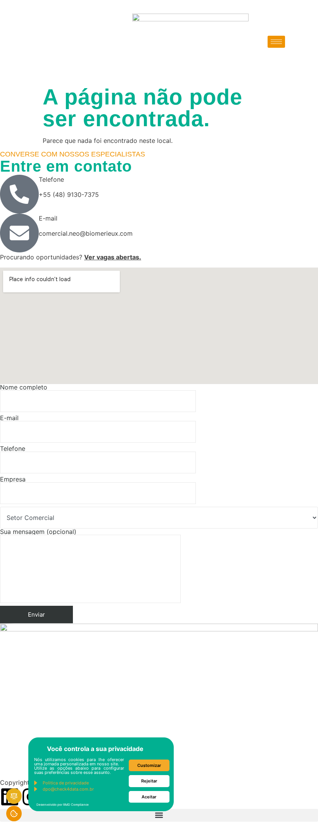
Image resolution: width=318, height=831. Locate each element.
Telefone (12, 448)
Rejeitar (149, 781)
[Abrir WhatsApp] (298, 811)
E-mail (9, 418)
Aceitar (149, 797)
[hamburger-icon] (276, 42)
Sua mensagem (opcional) (38, 532)
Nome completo (23, 387)
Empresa (13, 479)
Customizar (149, 765)
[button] (159, 815)
